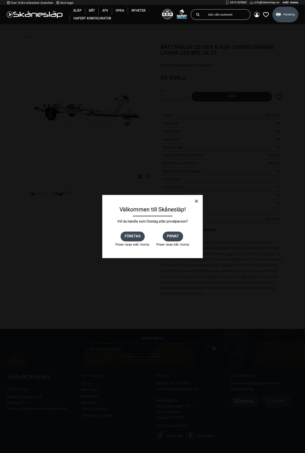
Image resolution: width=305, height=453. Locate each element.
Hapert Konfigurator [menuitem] (92, 18)
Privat (173, 236)
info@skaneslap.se (267, 2)
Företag (133, 236)
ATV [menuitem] (105, 10)
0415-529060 (238, 2)
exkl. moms (290, 2)
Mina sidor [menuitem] (256, 14)
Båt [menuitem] (92, 10)
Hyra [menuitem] (120, 10)
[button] (265, 14)
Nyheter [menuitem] (139, 10)
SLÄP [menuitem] (77, 10)
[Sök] (198, 14)
